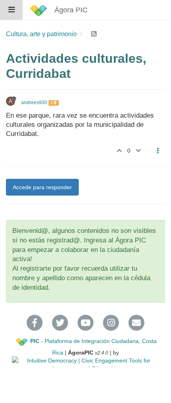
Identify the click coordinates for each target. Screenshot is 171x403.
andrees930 (34, 102)
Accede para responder (42, 187)
